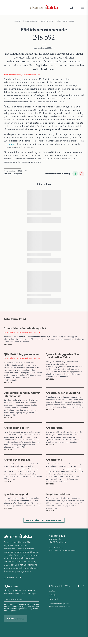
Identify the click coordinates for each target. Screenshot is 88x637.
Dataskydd (53, 599)
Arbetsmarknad (31, 21)
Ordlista (52, 591)
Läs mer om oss (10, 578)
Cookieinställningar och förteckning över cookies (59, 604)
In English (53, 595)
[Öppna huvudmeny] (82, 7)
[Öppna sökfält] (71, 7)
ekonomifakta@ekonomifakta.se (62, 550)
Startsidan (18, 21)
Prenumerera (15, 619)
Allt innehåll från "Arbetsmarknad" (44, 520)
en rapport (10, 144)
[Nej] (81, 173)
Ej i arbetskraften (47, 21)
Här (23, 607)
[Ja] (75, 173)
